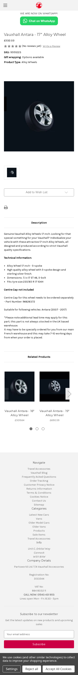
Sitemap (39, 504)
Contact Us (39, 500)
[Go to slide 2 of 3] (37, 428)
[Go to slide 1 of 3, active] (31, 428)
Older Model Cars (39, 522)
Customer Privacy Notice (39, 484)
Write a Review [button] (51, 46)
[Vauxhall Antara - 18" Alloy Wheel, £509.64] (19, 386)
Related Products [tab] (39, 356)
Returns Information (39, 488)
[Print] (6, 207)
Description (39, 222)
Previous (5, 393)
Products (39, 530)
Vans (39, 518)
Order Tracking (39, 480)
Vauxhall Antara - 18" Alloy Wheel (19, 413)
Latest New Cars (39, 514)
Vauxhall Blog (39, 472)
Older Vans (39, 526)
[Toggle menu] (5, 5)
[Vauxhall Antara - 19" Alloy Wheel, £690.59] (54, 386)
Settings (12, 669)
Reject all (31, 669)
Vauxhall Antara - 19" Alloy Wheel (54, 413)
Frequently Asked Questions (39, 476)
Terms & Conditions (39, 492)
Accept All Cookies (59, 669)
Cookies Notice (39, 496)
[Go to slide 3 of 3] (43, 428)
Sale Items (39, 534)
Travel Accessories (39, 468)
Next (69, 393)
